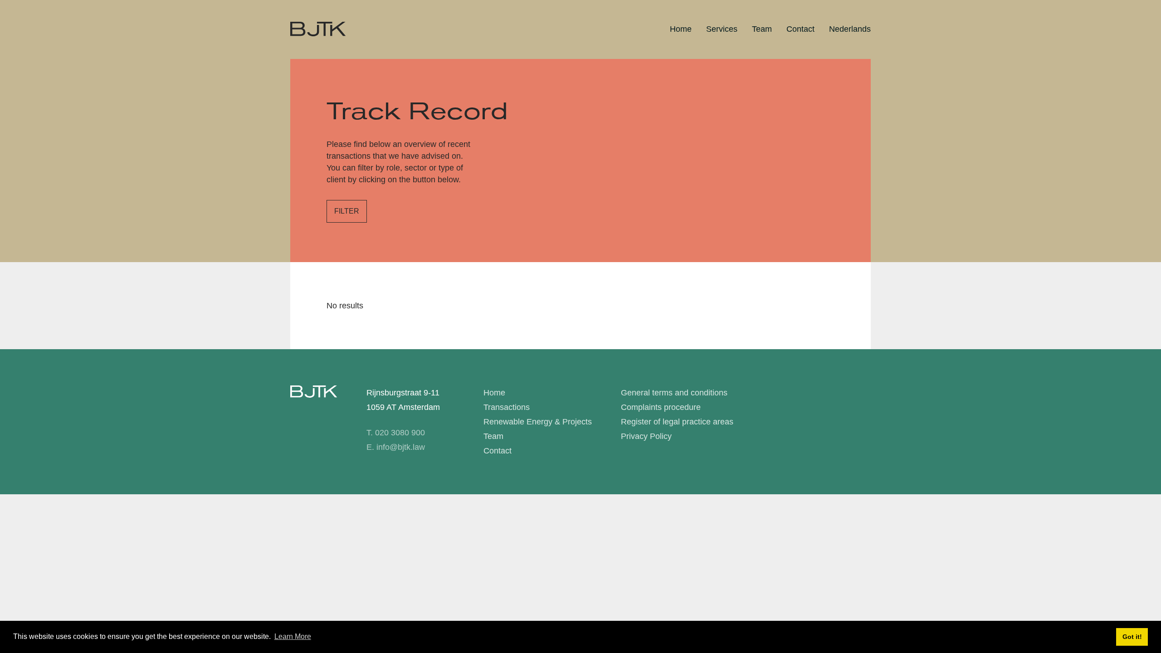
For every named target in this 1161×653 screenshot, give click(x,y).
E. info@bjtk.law (395, 447)
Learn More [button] (292, 636)
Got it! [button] (1132, 636)
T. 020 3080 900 (395, 432)
